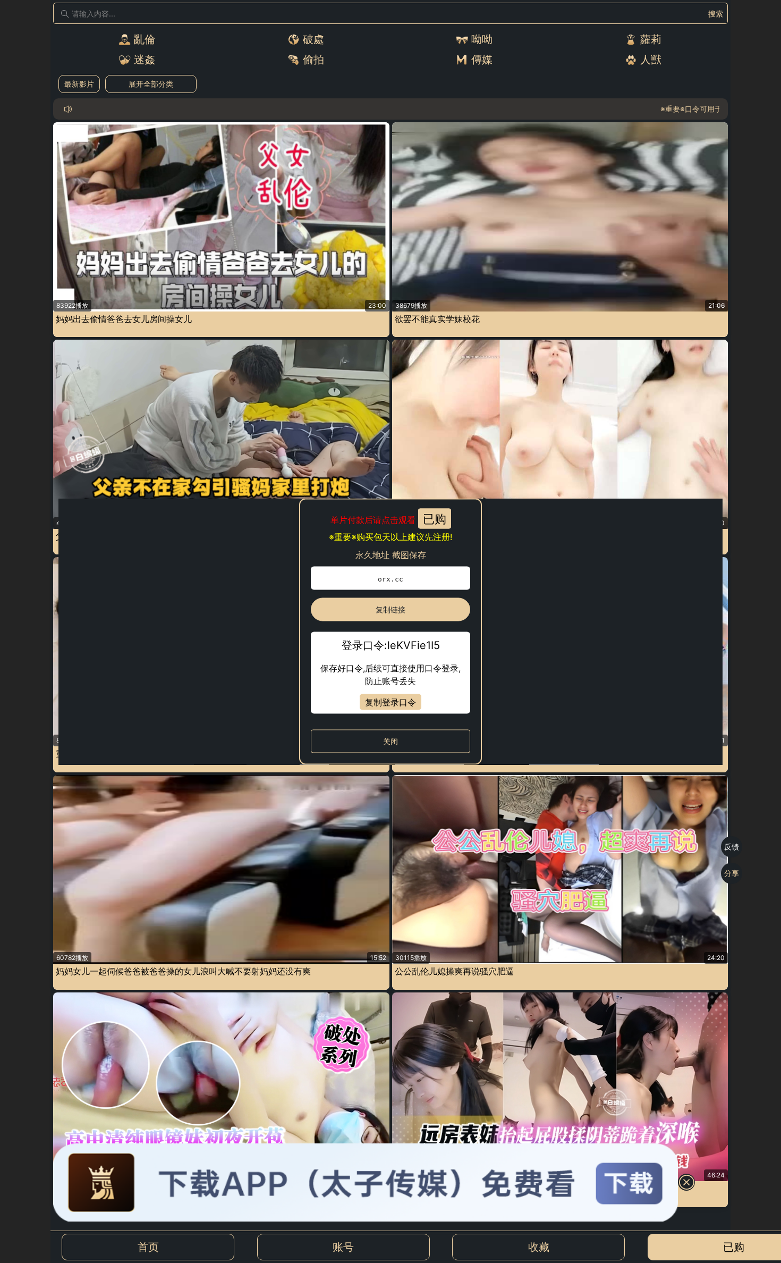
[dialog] (390, 632)
